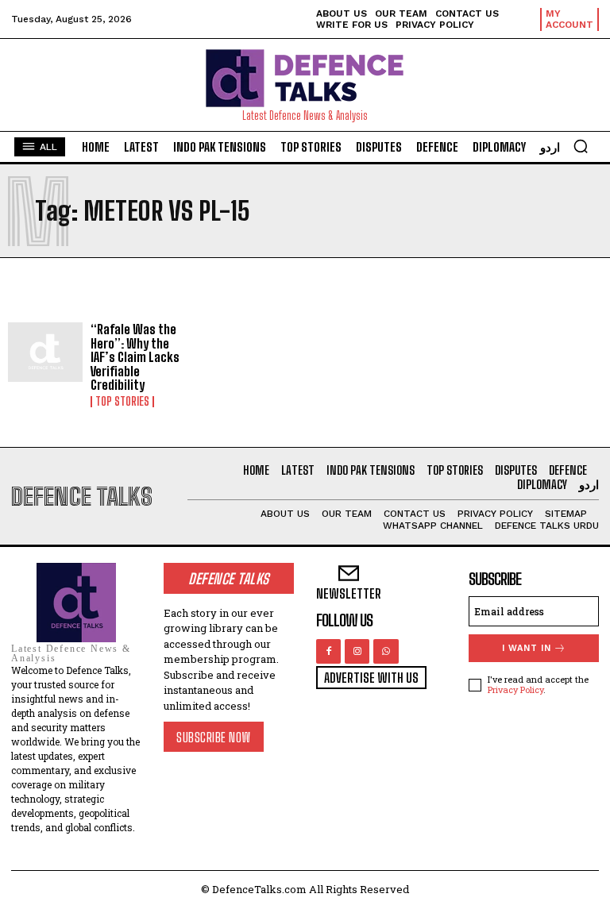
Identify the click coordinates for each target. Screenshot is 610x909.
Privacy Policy (515, 689)
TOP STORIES (122, 401)
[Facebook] (328, 651)
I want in (526, 648)
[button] (580, 146)
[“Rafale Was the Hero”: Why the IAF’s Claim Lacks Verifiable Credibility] (45, 352)
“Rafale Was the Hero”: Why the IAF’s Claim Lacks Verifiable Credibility (135, 357)
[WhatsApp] (385, 651)
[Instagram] (357, 651)
